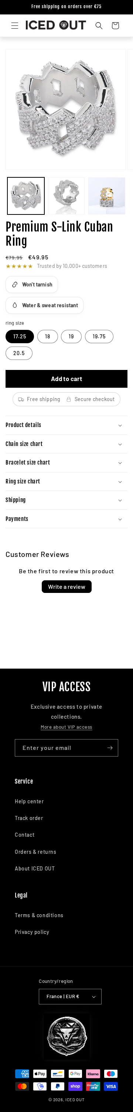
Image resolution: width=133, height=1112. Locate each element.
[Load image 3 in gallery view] (106, 195)
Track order (29, 818)
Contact (24, 834)
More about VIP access (66, 727)
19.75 (99, 336)
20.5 (19, 353)
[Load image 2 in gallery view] (66, 195)
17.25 (19, 336)
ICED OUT (75, 1099)
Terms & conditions (39, 915)
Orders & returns (36, 852)
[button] (15, 25)
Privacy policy (32, 932)
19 (71, 336)
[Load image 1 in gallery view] (25, 195)
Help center (29, 801)
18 (47, 336)
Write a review (66, 586)
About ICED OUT (35, 868)
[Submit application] (110, 748)
